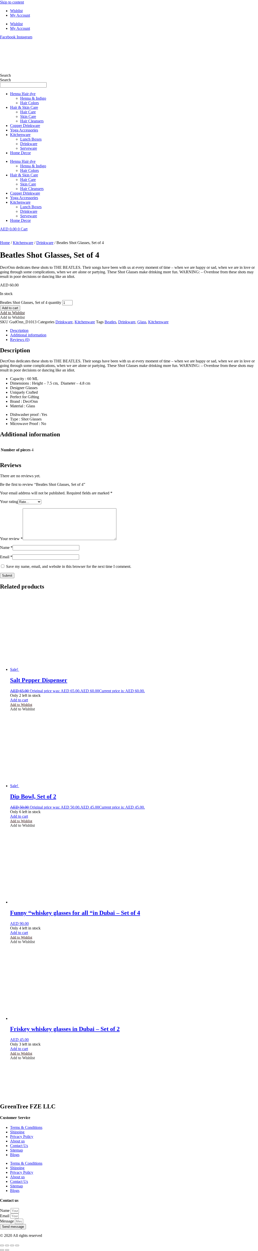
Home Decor (20, 153)
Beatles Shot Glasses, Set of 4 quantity (30, 302)
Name (6, 547)
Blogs (14, 1155)
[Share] (12, 1245)
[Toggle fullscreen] (7, 1245)
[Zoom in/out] (2, 1245)
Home (5, 243)
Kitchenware (20, 134)
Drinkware (28, 144)
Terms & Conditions (26, 1127)
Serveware (28, 148)
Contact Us (19, 1145)
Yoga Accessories (24, 130)
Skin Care (28, 116)
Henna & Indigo (33, 98)
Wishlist (16, 11)
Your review (11, 539)
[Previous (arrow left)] (2, 1250)
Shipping (17, 1132)
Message (7, 1221)
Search (5, 75)
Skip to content (12, 2)
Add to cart (10, 308)
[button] (12, 313)
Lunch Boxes (31, 139)
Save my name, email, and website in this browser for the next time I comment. (68, 566)
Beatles (110, 322)
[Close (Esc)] (17, 1245)
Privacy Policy (21, 1136)
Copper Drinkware (25, 125)
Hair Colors (29, 103)
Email (6, 557)
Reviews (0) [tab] (19, 339)
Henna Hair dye (23, 94)
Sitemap (16, 1150)
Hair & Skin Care (24, 107)
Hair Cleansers (32, 121)
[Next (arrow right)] (7, 1250)
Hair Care (28, 112)
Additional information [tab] (28, 335)
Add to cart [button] (19, 700)
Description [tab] (19, 330)
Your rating (9, 501)
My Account (20, 15)
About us (17, 1141)
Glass (141, 322)
